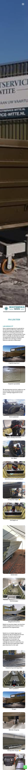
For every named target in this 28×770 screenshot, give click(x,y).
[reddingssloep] (14, 361)
